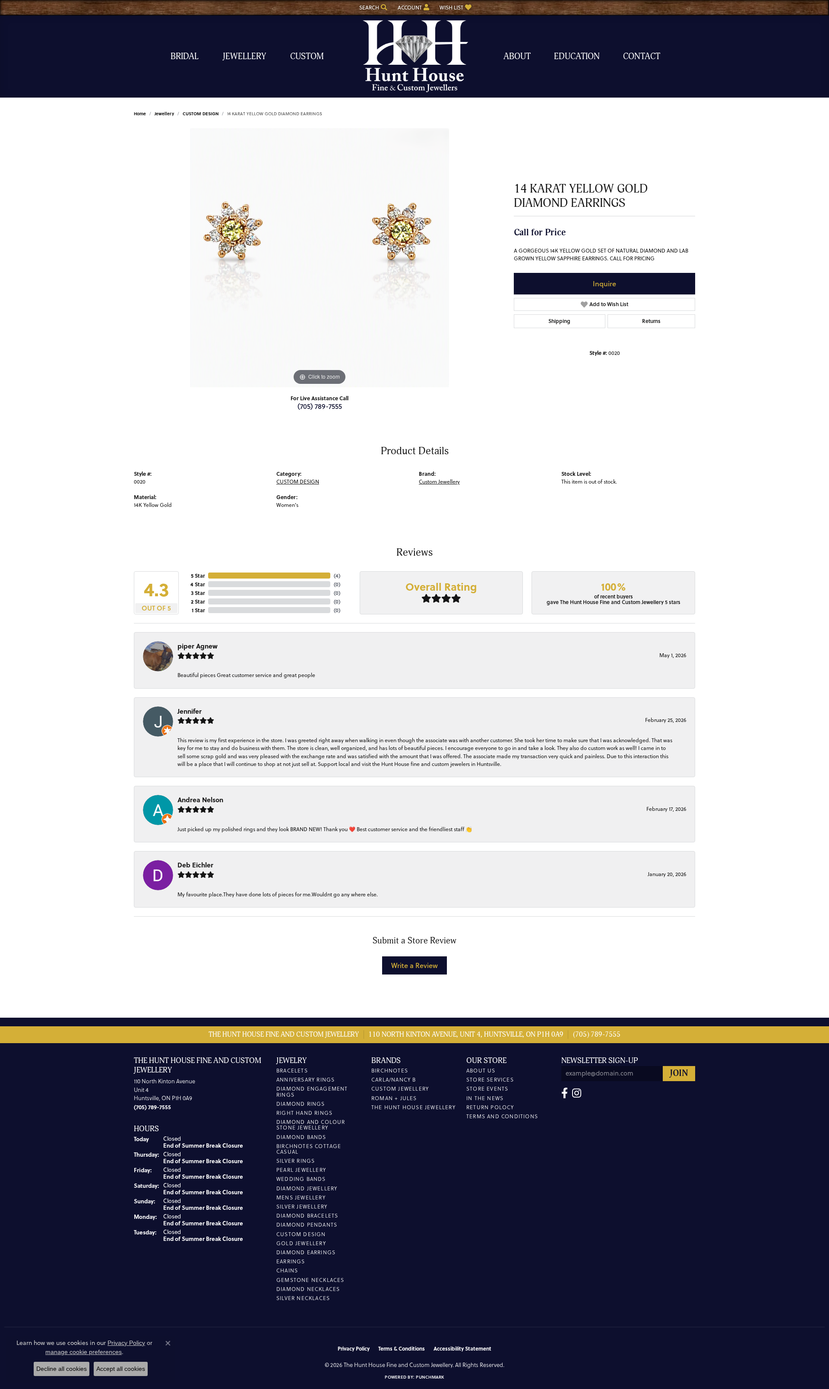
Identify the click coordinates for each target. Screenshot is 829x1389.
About (517, 56)
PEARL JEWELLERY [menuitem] (301, 1170)
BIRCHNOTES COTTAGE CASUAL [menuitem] (309, 1149)
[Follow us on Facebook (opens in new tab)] (564, 1093)
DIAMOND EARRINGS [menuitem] (305, 1252)
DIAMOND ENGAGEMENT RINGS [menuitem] (312, 1091)
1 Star (198, 610)
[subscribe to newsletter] (679, 1073)
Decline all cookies (61, 1368)
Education (577, 56)
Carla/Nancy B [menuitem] (393, 1079)
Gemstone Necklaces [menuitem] (310, 1280)
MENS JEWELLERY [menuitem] (301, 1197)
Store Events (487, 1089)
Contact (641, 56)
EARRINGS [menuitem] (290, 1261)
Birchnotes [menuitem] (389, 1070)
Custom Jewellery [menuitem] (400, 1089)
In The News (484, 1098)
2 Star (198, 601)
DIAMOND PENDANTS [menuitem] (306, 1225)
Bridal (185, 56)
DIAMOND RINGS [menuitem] (300, 1104)
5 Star (198, 575)
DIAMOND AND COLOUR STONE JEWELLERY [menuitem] (310, 1124)
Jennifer (189, 711)
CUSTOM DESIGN (200, 114)
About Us (481, 1070)
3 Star (198, 593)
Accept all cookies (120, 1368)
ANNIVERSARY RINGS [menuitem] (305, 1079)
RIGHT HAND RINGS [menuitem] (304, 1113)
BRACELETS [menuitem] (292, 1070)
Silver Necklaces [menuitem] (303, 1298)
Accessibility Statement (462, 1348)
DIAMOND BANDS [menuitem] (301, 1137)
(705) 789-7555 (319, 406)
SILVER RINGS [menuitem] (295, 1161)
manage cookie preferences (83, 1351)
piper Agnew (197, 646)
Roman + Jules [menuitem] (394, 1098)
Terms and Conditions (502, 1116)
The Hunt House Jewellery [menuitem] (413, 1107)
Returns (651, 321)
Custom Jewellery (439, 481)
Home (140, 114)
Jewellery (244, 56)
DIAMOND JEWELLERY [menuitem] (306, 1188)
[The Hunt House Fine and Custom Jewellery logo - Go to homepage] (414, 56)
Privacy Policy (354, 1348)
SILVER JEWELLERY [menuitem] (301, 1206)
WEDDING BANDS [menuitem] (301, 1179)
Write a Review (414, 965)
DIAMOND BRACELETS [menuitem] (307, 1215)
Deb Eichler (195, 865)
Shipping (559, 321)
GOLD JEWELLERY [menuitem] (301, 1243)
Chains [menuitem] (287, 1270)
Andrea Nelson (200, 799)
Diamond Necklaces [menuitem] (308, 1289)
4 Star (197, 584)
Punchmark (430, 1377)
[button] (372, 7)
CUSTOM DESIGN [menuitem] (301, 1234)
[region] (319, 257)
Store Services (490, 1079)
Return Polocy (490, 1107)
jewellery (164, 114)
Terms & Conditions (401, 1348)
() (337, 575)
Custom (307, 56)
